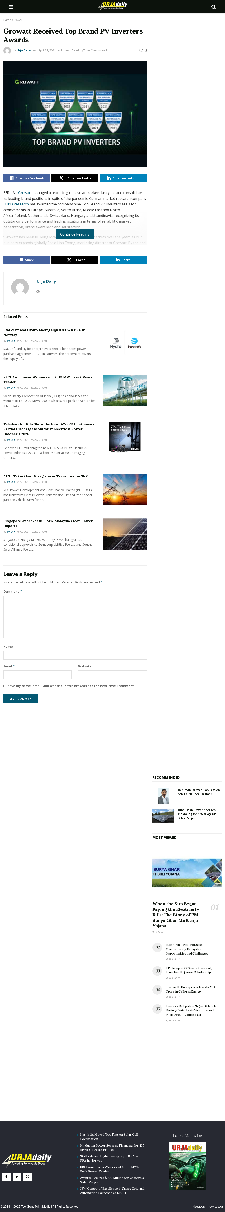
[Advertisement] (187, 734)
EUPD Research (16, 204)
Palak (11, 340)
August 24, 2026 (29, 439)
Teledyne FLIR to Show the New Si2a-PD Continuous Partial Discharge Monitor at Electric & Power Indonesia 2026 (48, 429)
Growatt (25, 192)
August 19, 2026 (29, 482)
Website (84, 666)
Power (18, 20)
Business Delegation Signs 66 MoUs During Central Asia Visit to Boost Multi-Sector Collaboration (191, 1010)
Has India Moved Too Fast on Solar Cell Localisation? (199, 792)
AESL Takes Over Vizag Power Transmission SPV (45, 476)
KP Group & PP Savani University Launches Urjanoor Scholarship (189, 970)
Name (9, 646)
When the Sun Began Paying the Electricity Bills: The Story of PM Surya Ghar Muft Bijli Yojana (175, 914)
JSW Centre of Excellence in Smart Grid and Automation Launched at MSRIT (112, 1191)
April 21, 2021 (47, 50)
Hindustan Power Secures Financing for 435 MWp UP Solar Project (197, 814)
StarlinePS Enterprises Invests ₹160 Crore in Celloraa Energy (191, 989)
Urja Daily (24, 50)
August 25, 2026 (29, 340)
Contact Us (216, 1206)
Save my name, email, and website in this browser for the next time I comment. (71, 686)
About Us (199, 1206)
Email (9, 666)
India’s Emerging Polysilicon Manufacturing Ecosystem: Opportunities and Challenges (187, 949)
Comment (12, 591)
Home (7, 20)
